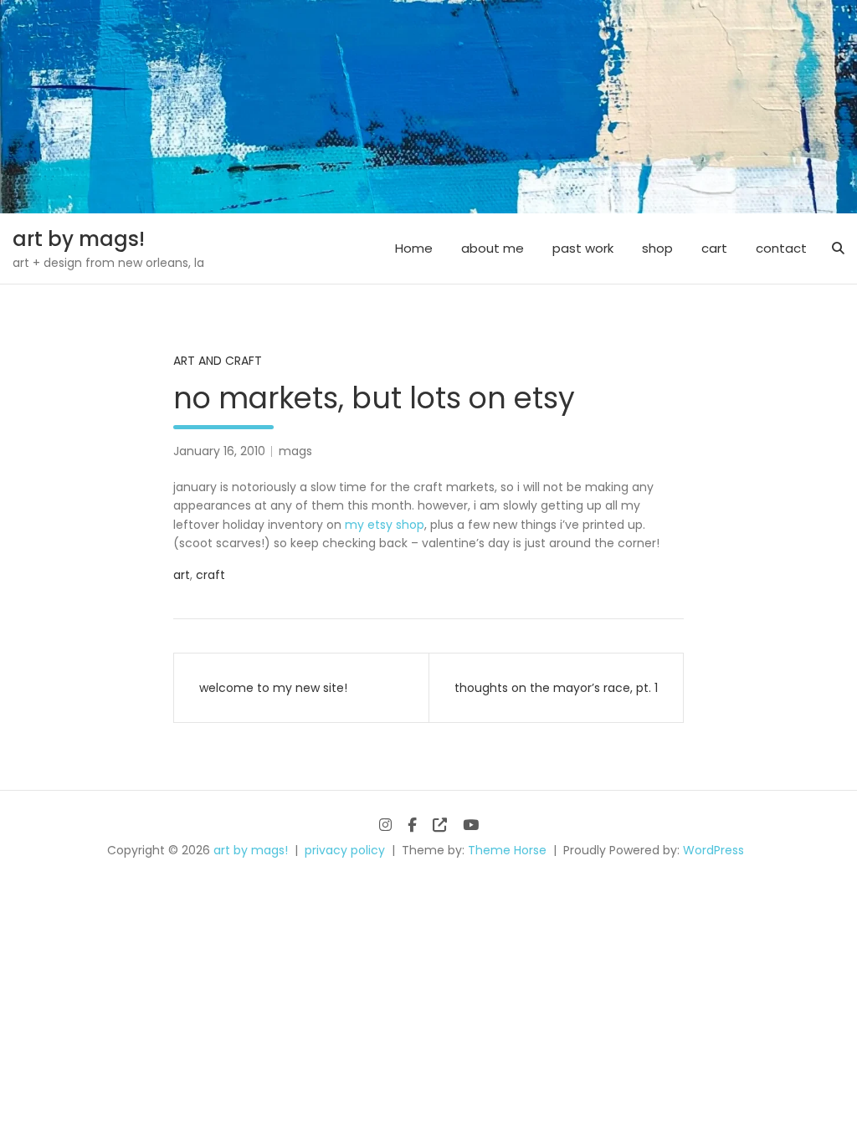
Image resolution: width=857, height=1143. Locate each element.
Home (414, 248)
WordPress (713, 850)
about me (492, 248)
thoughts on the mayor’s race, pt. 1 (556, 687)
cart (714, 248)
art (181, 574)
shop (657, 248)
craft (210, 574)
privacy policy (345, 850)
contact (781, 248)
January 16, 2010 (219, 451)
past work (582, 248)
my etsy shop (384, 524)
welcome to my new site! (273, 687)
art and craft (217, 360)
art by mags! (79, 239)
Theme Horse (507, 850)
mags (295, 451)
